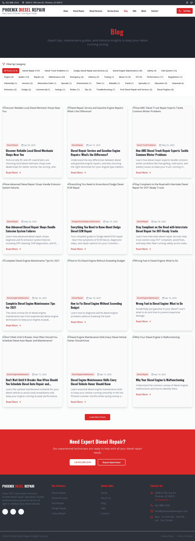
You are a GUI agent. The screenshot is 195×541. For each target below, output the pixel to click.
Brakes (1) (75, 89)
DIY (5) (139, 77)
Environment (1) (84, 83)
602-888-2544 (162, 505)
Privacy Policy (167, 536)
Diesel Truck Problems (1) (57, 70)
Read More (12, 172)
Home (66, 10)
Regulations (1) (175, 77)
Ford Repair (58, 503)
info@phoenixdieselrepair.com (171, 511)
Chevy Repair (59, 513)
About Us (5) (125, 77)
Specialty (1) (144, 83)
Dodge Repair (59, 508)
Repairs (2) (39, 77)
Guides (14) (23, 77)
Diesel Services (96, 10)
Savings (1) (60, 89)
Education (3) (161, 83)
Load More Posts (97, 417)
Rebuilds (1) (114, 83)
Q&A (134, 10)
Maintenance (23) (57, 77)
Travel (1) (129, 83)
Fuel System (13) (169, 70)
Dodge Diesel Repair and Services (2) (91, 70)
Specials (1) (66, 83)
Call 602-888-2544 (82, 462)
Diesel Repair (78, 10)
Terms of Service (185, 536)
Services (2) (27, 83)
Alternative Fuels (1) (47, 83)
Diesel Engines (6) (165, 89)
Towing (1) (109, 77)
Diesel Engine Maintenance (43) (127, 70)
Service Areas (113, 10)
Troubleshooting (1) (105, 89)
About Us (106, 498)
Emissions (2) (10, 89)
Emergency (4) (77, 77)
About (143, 10)
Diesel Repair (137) (31, 70)
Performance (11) (155, 77)
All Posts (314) (11, 70)
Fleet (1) (100, 83)
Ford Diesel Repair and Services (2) (136, 89)
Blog (126, 10)
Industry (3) (93, 77)
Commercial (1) (43, 89)
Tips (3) (88, 89)
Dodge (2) (26, 89)
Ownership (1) (10, 83)
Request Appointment (112, 462)
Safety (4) (151, 70)
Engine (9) (9, 77)
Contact (154, 10)
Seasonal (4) (178, 83)
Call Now (186, 10)
